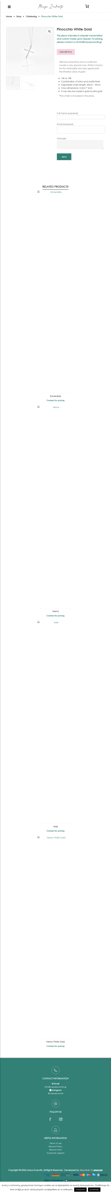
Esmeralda (55, 396)
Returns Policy (55, 1146)
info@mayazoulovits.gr (55, 1086)
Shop (19, 16)
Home (9, 16)
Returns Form (55, 1149)
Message (61, 138)
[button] (49, 31)
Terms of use (56, 1143)
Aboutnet (85, 1170)
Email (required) (65, 124)
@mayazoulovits (55, 1093)
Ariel (55, 826)
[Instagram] (61, 1119)
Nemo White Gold (55, 1041)
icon (56, 1070)
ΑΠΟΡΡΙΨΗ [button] (94, 1189)
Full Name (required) (67, 113)
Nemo (55, 611)
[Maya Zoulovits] (50, 6)
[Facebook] (50, 1119)
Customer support (55, 1153)
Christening (31, 16)
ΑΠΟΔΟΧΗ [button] (80, 1189)
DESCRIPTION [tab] (66, 52)
